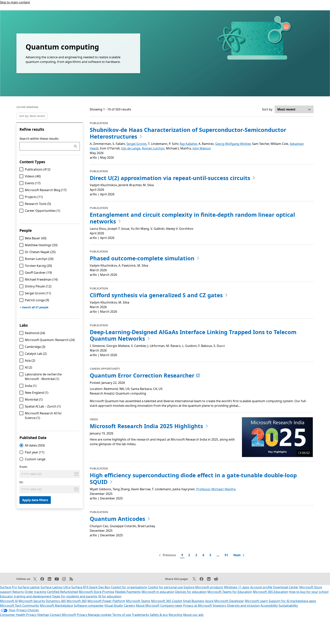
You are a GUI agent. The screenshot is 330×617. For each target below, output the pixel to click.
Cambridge (35, 347)
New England (36, 392)
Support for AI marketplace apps (292, 601)
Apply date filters (35, 500)
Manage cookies (100, 615)
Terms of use (121, 615)
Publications (37, 169)
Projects (34, 197)
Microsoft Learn (256, 601)
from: (23, 467)
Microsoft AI (9, 601)
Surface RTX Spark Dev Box (90, 587)
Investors (219, 605)
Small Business (193, 601)
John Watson (201, 148)
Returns (18, 592)
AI (28, 367)
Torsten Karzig (38, 266)
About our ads (193, 615)
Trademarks (140, 615)
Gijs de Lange (130, 148)
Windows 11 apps (236, 587)
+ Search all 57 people (34, 307)
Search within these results (39, 138)
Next (237, 555)
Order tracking (35, 592)
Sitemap (43, 615)
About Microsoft (147, 605)
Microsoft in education (158, 592)
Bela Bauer (35, 238)
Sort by (267, 109)
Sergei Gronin (38, 293)
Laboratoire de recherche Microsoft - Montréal (43, 376)
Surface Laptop (29, 587)
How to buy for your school (308, 592)
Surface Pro (8, 587)
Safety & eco (159, 615)
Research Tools (38, 204)
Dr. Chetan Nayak (40, 252)
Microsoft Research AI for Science (43, 415)
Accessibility (269, 605)
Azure (209, 601)
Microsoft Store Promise (96, 592)
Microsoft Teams (138, 601)
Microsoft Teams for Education (229, 592)
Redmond (35, 333)
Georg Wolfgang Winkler (233, 144)
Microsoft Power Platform (106, 601)
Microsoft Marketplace (56, 605)
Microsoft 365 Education (270, 592)
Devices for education (191, 592)
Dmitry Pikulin (38, 286)
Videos (33, 176)
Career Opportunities (42, 211)
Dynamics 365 (56, 601)
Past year (34, 452)
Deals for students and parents (74, 596)
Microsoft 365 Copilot (166, 601)
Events (32, 183)
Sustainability (288, 605)
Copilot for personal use (165, 587)
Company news (171, 605)
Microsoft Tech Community (19, 605)
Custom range (35, 459)
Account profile (261, 587)
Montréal (34, 399)
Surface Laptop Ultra (55, 587)
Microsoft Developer (229, 601)
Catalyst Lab (36, 354)
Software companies (89, 605)
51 (226, 555)
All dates (35, 445)
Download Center (285, 587)
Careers (129, 605)
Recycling (175, 615)
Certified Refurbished (62, 592)
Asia (30, 360)
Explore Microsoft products (203, 587)
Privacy (82, 615)
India (30, 386)
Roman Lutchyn (39, 259)
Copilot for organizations (129, 587)
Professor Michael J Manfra (216, 489)
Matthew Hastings (41, 245)
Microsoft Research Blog (45, 190)
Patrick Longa (37, 300)
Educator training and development (26, 596)
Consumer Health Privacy (18, 615)
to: (21, 482)
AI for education (109, 596)
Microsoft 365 (77, 601)
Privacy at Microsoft (197, 605)
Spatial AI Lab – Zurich (43, 406)
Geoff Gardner (38, 272)
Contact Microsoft (63, 615)
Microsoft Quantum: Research (50, 340)
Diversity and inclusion (243, 605)
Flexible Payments (128, 592)
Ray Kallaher (188, 144)
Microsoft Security (32, 601)
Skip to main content (15, 2)
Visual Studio (113, 605)
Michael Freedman (41, 279)
